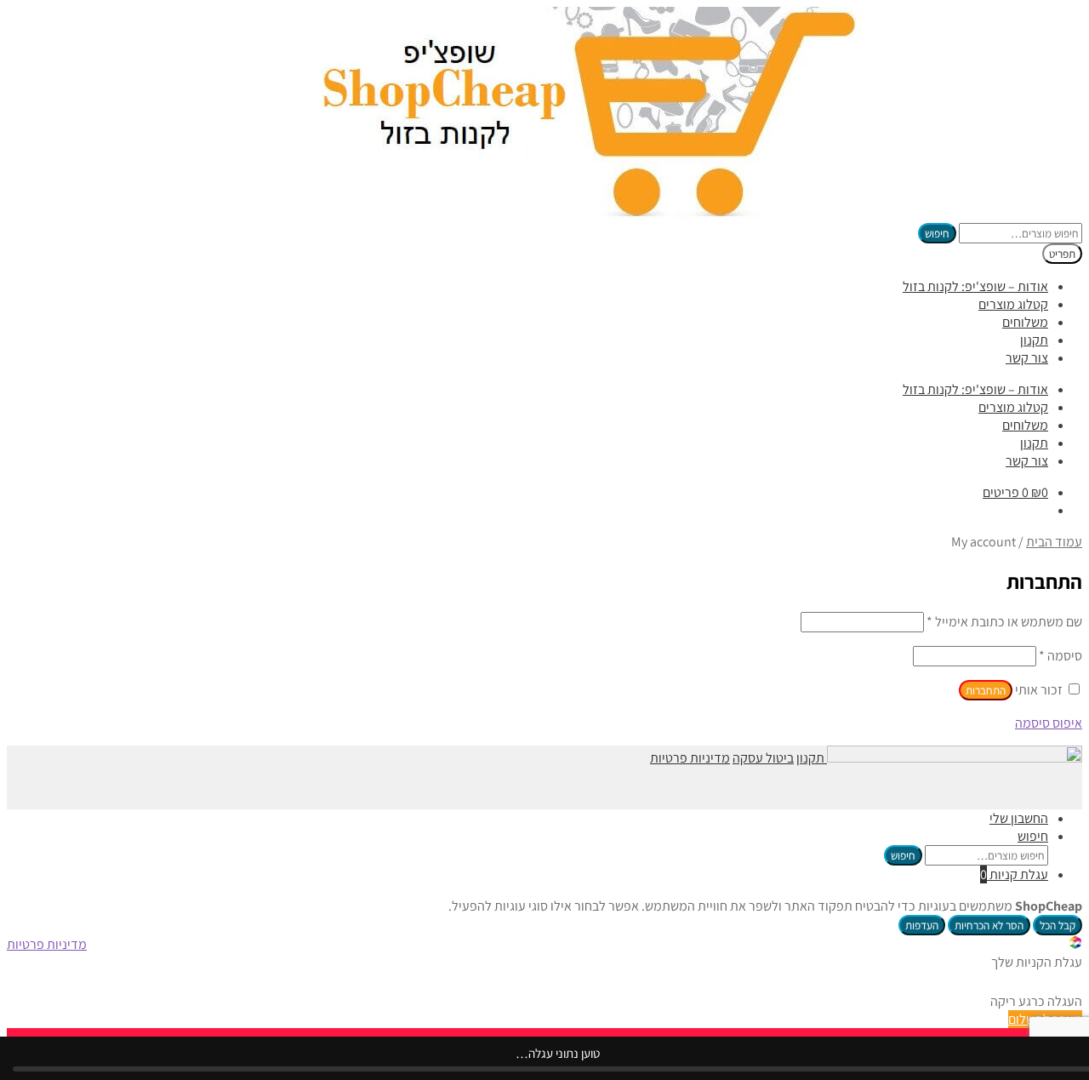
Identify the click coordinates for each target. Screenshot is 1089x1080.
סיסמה (1060, 656)
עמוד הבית (1054, 542)
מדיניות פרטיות (690, 758)
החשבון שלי (1018, 818)
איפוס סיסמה (1048, 723)
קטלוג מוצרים (1013, 304)
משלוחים (1025, 322)
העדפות (921, 925)
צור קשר (1027, 358)
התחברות (986, 690)
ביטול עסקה (763, 758)
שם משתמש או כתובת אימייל (1004, 622)
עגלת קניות (1014, 874)
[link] (1075, 944)
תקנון (1034, 340)
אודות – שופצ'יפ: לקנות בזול (975, 286)
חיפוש (937, 233)
